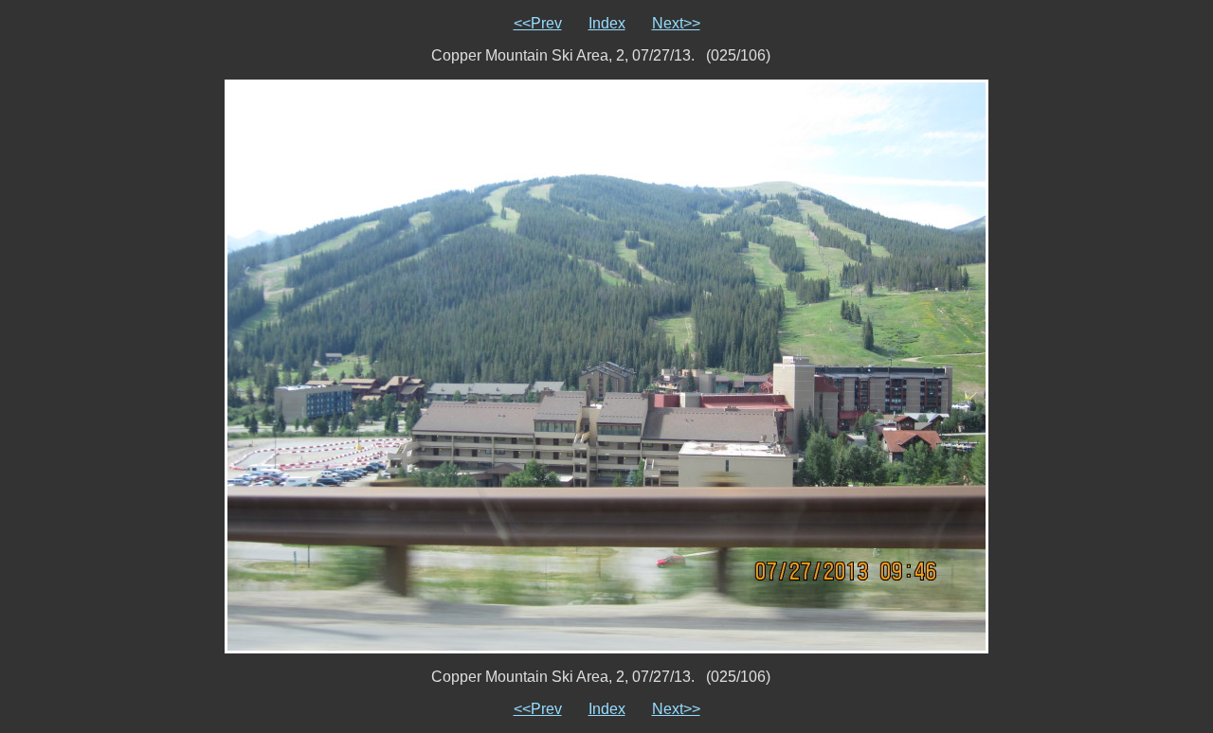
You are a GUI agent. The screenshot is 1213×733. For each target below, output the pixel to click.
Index (606, 23)
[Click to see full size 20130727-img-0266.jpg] (606, 365)
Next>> (676, 23)
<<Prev (538, 23)
